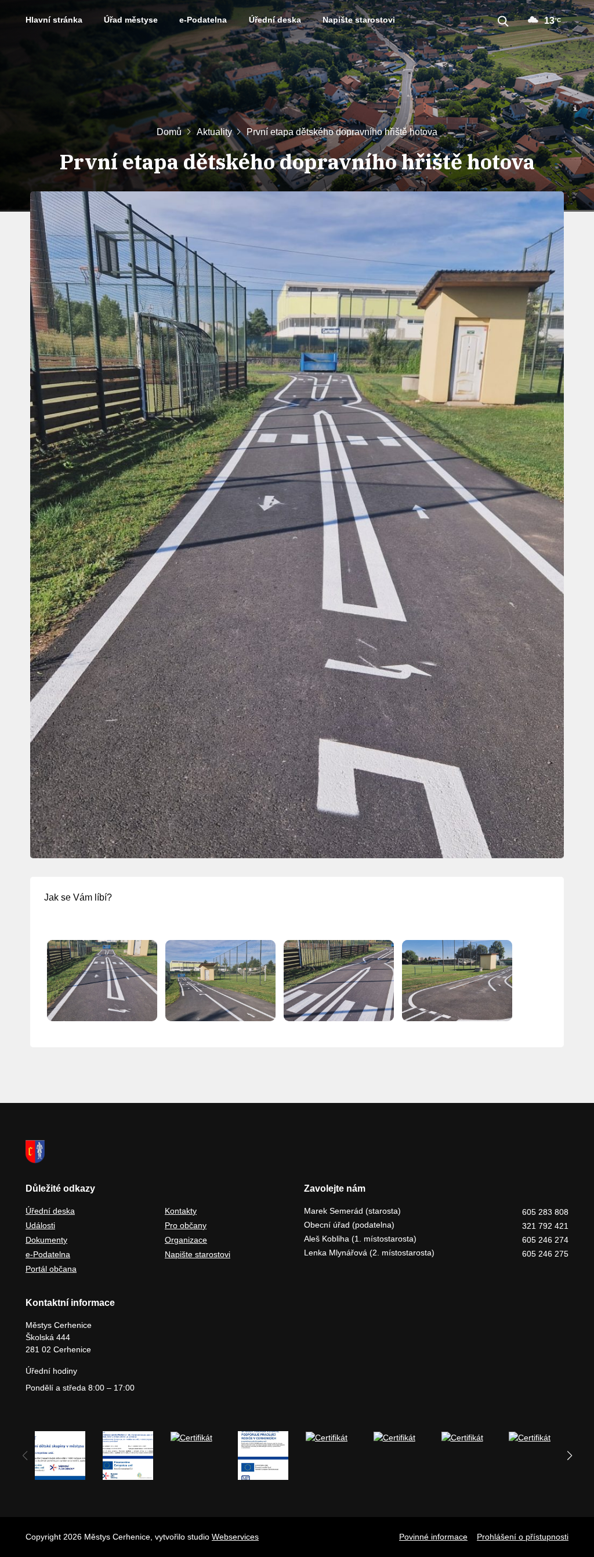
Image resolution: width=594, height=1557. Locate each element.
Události (40, 1225)
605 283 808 (545, 1212)
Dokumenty (46, 1239)
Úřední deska (275, 19)
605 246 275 (545, 1253)
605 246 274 (545, 1239)
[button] (569, 1455)
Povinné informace (433, 1536)
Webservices (235, 1536)
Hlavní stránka (54, 19)
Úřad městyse (131, 19)
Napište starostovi (359, 19)
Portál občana (51, 1268)
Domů (169, 132)
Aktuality (214, 132)
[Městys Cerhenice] (297, 1151)
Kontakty (181, 1210)
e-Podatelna (203, 19)
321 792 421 (545, 1226)
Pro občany (186, 1225)
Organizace (186, 1239)
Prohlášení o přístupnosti (522, 1536)
